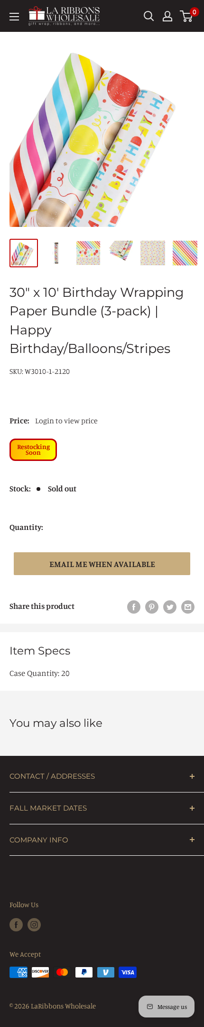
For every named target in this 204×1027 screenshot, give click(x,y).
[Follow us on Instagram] (34, 924)
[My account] (167, 16)
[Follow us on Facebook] (16, 924)
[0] (187, 16)
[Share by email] (188, 606)
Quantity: (26, 527)
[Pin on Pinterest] (151, 606)
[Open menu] (14, 16)
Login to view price (66, 420)
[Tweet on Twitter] (169, 606)
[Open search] (149, 16)
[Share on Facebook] (133, 606)
